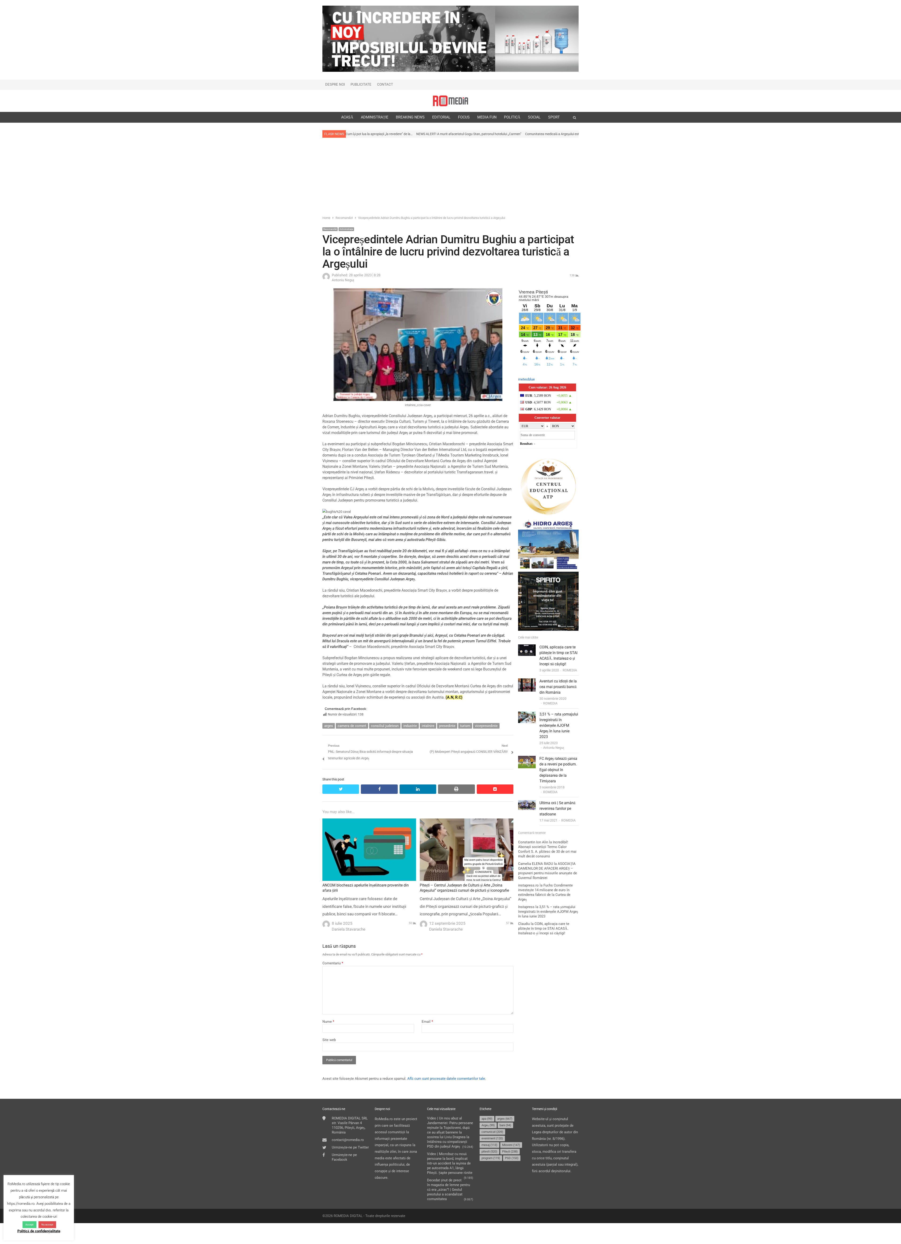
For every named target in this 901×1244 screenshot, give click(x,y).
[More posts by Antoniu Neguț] (326, 279)
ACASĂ (347, 117)
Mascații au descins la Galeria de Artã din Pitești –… (544, 134)
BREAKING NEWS (410, 117)
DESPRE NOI (335, 84)
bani (505, 1125)
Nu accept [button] (47, 1224)
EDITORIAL (441, 117)
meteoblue (526, 379)
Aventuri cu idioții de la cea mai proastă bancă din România (558, 687)
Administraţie (346, 229)
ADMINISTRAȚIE (374, 117)
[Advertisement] (450, 176)
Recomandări (330, 229)
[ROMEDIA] (450, 100)
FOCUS (464, 117)
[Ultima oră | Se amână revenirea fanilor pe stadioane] (527, 803)
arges (328, 726)
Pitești (510, 1151)
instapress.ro (528, 885)
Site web (329, 1040)
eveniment (492, 1138)
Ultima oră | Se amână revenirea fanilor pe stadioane (557, 808)
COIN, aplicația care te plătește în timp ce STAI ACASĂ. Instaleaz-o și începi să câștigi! (543, 928)
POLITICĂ (512, 117)
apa (486, 1118)
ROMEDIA (570, 670)
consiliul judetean (385, 726)
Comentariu (332, 963)
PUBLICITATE (361, 84)
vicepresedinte (486, 726)
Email (427, 1022)
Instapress (526, 907)
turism (465, 726)
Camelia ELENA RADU (535, 864)
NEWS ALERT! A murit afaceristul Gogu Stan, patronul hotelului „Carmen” (359, 134)
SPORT (554, 117)
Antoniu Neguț (553, 747)
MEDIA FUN (486, 117)
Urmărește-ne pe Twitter (350, 1147)
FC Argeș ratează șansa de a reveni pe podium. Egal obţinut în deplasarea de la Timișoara (558, 769)
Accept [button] (29, 1224)
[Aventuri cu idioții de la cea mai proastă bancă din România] (527, 681)
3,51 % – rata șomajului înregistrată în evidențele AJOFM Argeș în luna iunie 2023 (558, 725)
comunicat (492, 1132)
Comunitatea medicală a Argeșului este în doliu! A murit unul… (460, 134)
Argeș (488, 1125)
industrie (410, 726)
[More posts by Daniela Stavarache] (326, 923)
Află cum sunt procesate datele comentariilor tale (446, 1079)
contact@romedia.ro (348, 1140)
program (490, 1158)
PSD (512, 1158)
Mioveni (511, 1145)
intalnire (428, 726)
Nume (328, 1022)
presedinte (447, 726)
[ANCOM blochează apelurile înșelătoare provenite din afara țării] (369, 821)
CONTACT (385, 84)
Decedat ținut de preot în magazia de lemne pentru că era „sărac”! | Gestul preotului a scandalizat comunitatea (448, 1189)
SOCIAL (534, 117)
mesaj (489, 1145)
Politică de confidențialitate (38, 1231)
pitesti (489, 1151)
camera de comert (352, 726)
